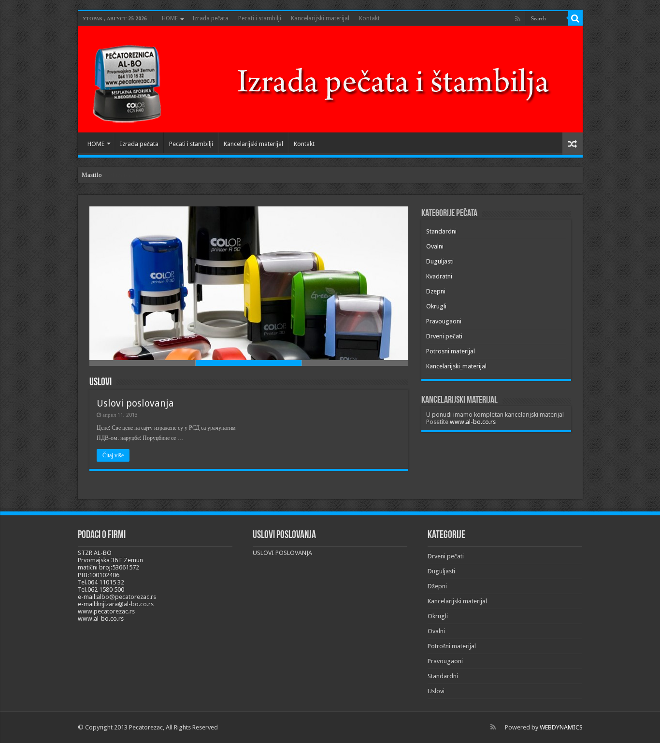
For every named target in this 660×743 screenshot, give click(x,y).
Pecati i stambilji (259, 18)
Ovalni (435, 246)
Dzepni (435, 291)
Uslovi (100, 382)
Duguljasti (440, 261)
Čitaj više (113, 455)
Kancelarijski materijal (320, 18)
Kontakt (369, 18)
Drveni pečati (444, 336)
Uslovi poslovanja (135, 403)
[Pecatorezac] (326, 81)
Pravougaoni (443, 321)
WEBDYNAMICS (561, 727)
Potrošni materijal (452, 646)
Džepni (437, 586)
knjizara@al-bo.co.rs (125, 604)
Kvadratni (439, 276)
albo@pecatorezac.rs (126, 596)
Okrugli (436, 306)
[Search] (575, 18)
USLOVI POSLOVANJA (282, 552)
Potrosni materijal (450, 351)
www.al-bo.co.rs (473, 421)
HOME (170, 18)
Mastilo (92, 174)
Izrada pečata (210, 18)
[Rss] (517, 19)
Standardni (441, 231)
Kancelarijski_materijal (456, 366)
